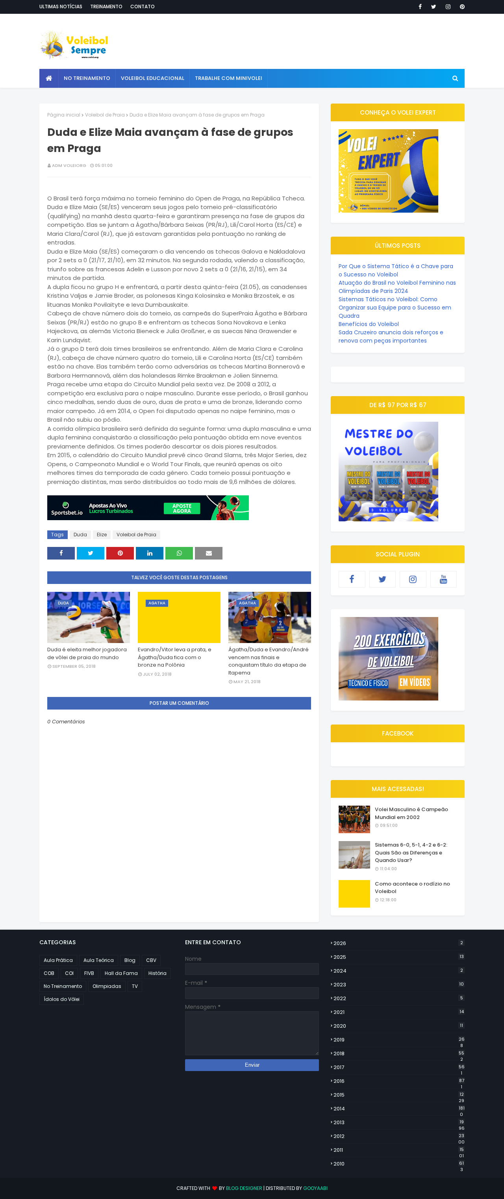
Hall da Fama (121, 973)
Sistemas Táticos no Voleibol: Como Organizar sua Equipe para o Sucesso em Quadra (395, 307)
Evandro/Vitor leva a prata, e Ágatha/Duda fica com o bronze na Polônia (174, 657)
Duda (80, 534)
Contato (142, 6)
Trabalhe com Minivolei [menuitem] (228, 78)
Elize (102, 534)
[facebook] (420, 6)
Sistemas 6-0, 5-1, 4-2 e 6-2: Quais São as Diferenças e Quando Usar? (411, 852)
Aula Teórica (98, 960)
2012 (399, 1136)
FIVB (89, 973)
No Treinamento (63, 986)
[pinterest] (461, 6)
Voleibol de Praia (105, 114)
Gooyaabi (315, 1188)
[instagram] (448, 6)
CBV (151, 960)
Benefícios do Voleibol (369, 324)
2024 (398, 971)
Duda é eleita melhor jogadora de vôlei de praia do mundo (87, 653)
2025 (399, 957)
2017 (399, 1067)
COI (69, 973)
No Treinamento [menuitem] (87, 78)
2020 (398, 1026)
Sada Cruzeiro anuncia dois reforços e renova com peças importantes (391, 336)
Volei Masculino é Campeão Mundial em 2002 (411, 813)
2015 (399, 1095)
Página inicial (63, 114)
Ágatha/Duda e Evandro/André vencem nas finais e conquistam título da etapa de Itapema (268, 661)
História (157, 973)
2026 (398, 943)
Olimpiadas (107, 986)
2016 (399, 1081)
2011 (399, 1150)
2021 (399, 1012)
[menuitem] (49, 78)
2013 (399, 1123)
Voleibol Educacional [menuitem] (152, 78)
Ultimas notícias (60, 6)
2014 (399, 1109)
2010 (399, 1164)
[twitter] (433, 6)
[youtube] (443, 579)
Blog (129, 960)
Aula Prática (58, 960)
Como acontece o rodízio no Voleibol (412, 887)
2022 (398, 998)
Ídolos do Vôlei (62, 999)
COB (49, 973)
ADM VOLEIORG (69, 165)
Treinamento (106, 6)
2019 (399, 1040)
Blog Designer (244, 1188)
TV (135, 986)
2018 (399, 1054)
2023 (399, 984)
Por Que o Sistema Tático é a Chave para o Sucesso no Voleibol (396, 270)
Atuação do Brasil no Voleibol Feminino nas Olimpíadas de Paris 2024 (397, 287)
